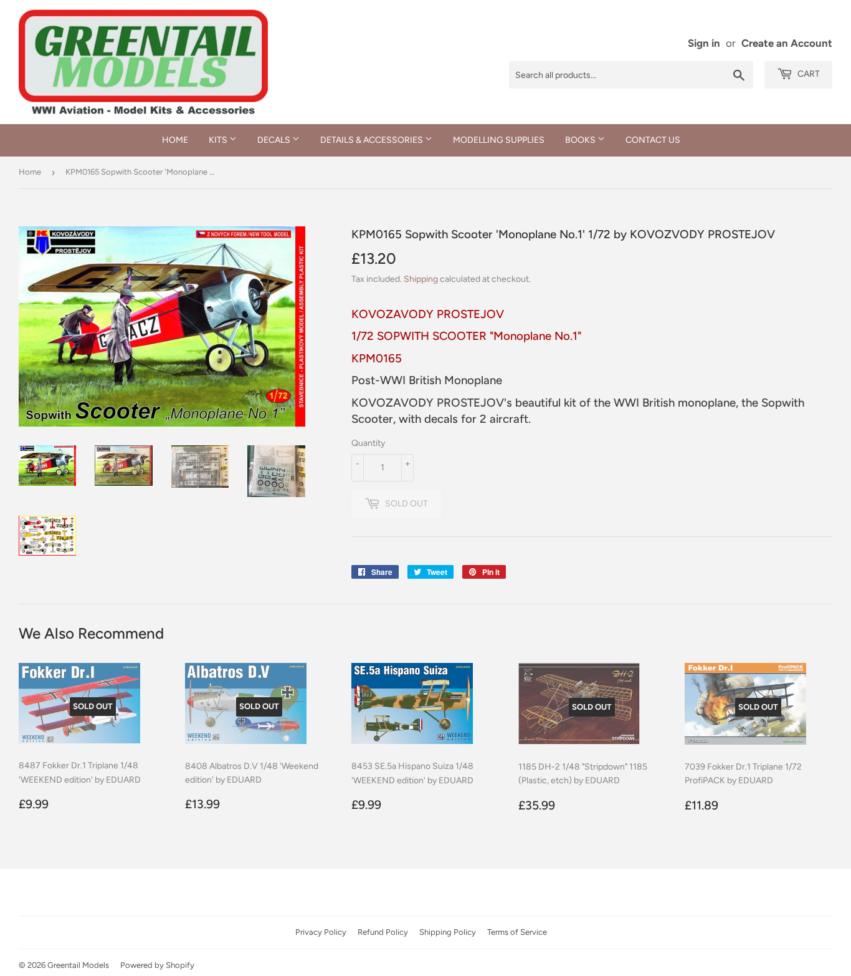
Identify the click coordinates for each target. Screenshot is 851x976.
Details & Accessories (372, 140)
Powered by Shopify (157, 965)
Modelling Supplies (498, 140)
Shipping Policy (447, 932)
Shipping (421, 279)
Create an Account (786, 43)
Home (175, 140)
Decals (274, 140)
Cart (808, 74)
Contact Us (652, 140)
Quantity (368, 443)
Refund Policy (383, 932)
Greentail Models (78, 965)
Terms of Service (517, 932)
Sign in (704, 43)
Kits (219, 140)
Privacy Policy (320, 932)
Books (581, 140)
